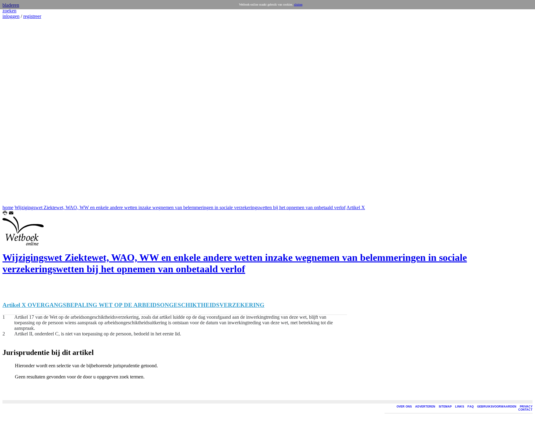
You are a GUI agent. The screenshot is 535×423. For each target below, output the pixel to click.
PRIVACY (526, 406)
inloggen (11, 16)
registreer (32, 16)
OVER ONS (404, 406)
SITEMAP (445, 406)
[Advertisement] (21, 112)
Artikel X (355, 207)
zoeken (9, 10)
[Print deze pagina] (4, 213)
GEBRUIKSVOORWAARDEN (496, 406)
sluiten (298, 4)
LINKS (459, 406)
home (7, 207)
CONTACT (525, 409)
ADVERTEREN (425, 406)
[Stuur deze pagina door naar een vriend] (11, 213)
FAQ (471, 406)
